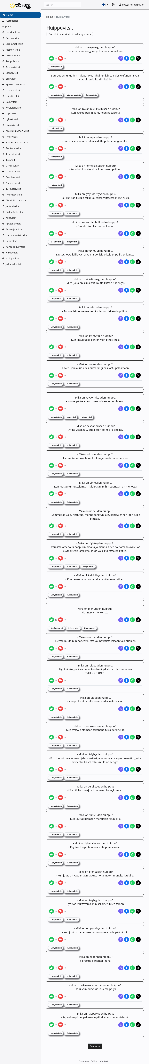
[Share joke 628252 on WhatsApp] (132, 939)
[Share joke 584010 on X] (138, 493)
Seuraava (95, 1046)
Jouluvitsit (11, 101)
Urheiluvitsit (12, 165)
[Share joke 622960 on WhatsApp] (132, 797)
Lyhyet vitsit (12, 119)
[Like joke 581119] (51, 408)
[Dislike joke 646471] (60, 233)
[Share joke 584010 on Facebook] (126, 493)
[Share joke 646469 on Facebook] (126, 176)
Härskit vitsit (13, 96)
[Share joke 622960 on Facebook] (126, 797)
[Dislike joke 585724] (60, 558)
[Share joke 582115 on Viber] (120, 436)
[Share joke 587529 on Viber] (120, 619)
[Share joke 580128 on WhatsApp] (132, 375)
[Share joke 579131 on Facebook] (126, 346)
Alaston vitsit (13, 49)
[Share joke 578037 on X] (138, 318)
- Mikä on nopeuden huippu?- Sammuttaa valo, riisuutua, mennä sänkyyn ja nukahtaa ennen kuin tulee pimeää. (95, 514)
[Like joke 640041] (51, 996)
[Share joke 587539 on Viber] (120, 648)
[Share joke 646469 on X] (138, 176)
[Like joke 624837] (51, 854)
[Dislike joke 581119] (60, 408)
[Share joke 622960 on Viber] (120, 797)
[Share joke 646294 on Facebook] (126, 148)
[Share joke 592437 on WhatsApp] (132, 737)
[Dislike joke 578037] (60, 318)
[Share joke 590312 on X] (138, 708)
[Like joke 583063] (51, 465)
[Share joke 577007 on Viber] (120, 290)
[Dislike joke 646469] (60, 176)
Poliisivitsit (11, 136)
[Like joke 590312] (51, 708)
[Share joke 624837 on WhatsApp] (132, 854)
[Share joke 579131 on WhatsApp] (132, 346)
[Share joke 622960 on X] (138, 797)
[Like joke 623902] (51, 826)
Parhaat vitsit (13, 38)
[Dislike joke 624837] (60, 854)
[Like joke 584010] (51, 493)
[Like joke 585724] (51, 558)
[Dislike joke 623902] (60, 826)
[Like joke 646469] (51, 176)
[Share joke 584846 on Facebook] (126, 525)
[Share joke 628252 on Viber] (120, 939)
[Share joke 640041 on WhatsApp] (132, 996)
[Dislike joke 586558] (60, 586)
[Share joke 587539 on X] (138, 648)
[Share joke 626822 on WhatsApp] (132, 911)
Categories (12, 20)
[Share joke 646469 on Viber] (120, 176)
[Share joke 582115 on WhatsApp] (132, 436)
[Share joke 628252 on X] (138, 939)
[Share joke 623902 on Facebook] (126, 826)
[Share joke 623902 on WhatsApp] (132, 826)
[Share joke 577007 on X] (138, 290)
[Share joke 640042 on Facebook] (126, 1024)
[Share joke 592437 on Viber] (120, 737)
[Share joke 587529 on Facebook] (126, 619)
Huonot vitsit (13, 90)
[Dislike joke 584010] (60, 493)
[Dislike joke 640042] (60, 1024)
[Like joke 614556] (51, 769)
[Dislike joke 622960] (60, 797)
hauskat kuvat (13, 32)
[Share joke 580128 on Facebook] (126, 375)
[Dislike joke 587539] (60, 648)
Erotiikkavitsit (13, 177)
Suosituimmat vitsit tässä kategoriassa (70, 34)
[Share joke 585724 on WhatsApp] (132, 558)
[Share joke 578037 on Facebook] (126, 318)
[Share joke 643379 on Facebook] (126, 58)
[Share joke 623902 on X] (138, 826)
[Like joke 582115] (51, 436)
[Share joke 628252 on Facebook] (126, 939)
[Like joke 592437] (51, 737)
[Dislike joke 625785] (60, 882)
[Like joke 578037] (51, 318)
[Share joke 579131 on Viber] (120, 346)
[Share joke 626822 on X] (138, 911)
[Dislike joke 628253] (60, 967)
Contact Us (105, 1061)
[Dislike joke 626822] (60, 911)
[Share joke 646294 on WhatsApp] (132, 148)
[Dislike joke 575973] (60, 261)
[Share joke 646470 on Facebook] (126, 205)
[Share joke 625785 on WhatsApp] (132, 882)
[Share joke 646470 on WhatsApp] (132, 205)
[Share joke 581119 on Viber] (120, 408)
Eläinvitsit (11, 78)
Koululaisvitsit (13, 107)
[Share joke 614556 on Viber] (120, 769)
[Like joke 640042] (51, 1024)
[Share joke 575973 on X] (138, 261)
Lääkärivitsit (12, 125)
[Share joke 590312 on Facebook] (126, 708)
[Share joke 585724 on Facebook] (126, 558)
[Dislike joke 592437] (60, 737)
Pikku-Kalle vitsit (15, 212)
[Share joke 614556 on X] (138, 769)
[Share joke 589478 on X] (138, 680)
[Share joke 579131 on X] (138, 346)
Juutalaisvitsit (13, 206)
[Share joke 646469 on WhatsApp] (132, 176)
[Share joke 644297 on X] (138, 86)
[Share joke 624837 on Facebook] (126, 854)
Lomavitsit (71, 417)
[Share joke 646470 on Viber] (120, 205)
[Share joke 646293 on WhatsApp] (132, 120)
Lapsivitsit (11, 113)
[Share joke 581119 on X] (138, 408)
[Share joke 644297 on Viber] (120, 86)
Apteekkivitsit (13, 223)
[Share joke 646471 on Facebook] (126, 233)
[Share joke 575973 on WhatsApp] (132, 261)
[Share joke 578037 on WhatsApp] (132, 318)
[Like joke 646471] (51, 233)
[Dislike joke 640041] (60, 996)
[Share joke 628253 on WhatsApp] (132, 967)
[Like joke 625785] (51, 882)
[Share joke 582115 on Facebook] (126, 436)
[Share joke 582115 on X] (138, 436)
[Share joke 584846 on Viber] (120, 525)
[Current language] (105, 4)
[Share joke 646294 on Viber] (120, 148)
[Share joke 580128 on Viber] (120, 375)
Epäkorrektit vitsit (15, 84)
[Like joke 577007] (51, 290)
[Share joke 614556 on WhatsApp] (132, 769)
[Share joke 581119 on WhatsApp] (132, 408)
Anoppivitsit (12, 61)
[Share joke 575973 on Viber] (120, 261)
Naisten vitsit (13, 183)
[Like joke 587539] (51, 648)
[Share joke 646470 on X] (138, 205)
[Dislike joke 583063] (60, 465)
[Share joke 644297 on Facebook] (126, 86)
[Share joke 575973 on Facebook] (126, 261)
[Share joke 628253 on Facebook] (126, 967)
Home (9, 15)
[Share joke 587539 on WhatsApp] (132, 648)
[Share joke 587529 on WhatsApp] (132, 619)
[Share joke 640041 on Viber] (120, 996)
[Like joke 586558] (51, 586)
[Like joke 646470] (51, 205)
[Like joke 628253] (51, 967)
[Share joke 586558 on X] (138, 586)
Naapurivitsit (88, 566)
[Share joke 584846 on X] (138, 525)
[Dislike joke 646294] (60, 148)
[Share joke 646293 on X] (138, 120)
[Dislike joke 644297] (60, 86)
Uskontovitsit (13, 171)
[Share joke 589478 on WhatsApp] (132, 680)
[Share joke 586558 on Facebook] (126, 586)
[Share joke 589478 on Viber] (120, 680)
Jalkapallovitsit (14, 264)
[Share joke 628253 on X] (138, 967)
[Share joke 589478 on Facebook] (126, 680)
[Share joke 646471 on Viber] (120, 233)
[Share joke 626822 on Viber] (120, 911)
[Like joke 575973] (51, 261)
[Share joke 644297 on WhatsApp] (132, 86)
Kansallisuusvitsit (15, 246)
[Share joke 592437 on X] (138, 737)
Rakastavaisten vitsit (17, 142)
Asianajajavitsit (14, 229)
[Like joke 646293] (51, 120)
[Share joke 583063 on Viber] (120, 465)
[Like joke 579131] (51, 346)
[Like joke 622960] (51, 797)
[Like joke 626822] (51, 911)
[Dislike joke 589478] (60, 680)
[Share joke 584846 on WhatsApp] (132, 525)
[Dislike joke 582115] (60, 436)
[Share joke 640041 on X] (138, 996)
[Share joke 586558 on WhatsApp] (132, 586)
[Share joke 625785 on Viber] (120, 882)
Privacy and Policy (88, 1061)
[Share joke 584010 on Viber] (120, 493)
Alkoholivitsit (13, 55)
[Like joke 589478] (51, 680)
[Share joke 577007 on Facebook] (126, 290)
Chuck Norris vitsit (16, 200)
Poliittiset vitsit (14, 194)
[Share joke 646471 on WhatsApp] (132, 233)
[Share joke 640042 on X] (138, 1024)
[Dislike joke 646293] (60, 120)
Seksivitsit (11, 241)
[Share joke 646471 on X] (138, 233)
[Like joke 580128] (51, 375)
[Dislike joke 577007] (60, 290)
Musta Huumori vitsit (17, 130)
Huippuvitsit (12, 258)
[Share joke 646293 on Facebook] (126, 120)
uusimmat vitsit (14, 44)
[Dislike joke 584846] (60, 525)
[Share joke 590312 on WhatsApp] (132, 708)
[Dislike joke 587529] (60, 619)
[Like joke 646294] (51, 148)
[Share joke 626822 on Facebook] (126, 911)
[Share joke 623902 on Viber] (120, 826)
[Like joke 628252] (51, 939)
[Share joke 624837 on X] (138, 854)
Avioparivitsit (13, 67)
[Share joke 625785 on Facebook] (126, 882)
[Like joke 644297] (51, 86)
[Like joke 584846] (51, 525)
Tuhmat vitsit (13, 154)
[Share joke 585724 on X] (138, 558)
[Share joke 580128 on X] (138, 375)
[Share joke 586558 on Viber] (120, 586)
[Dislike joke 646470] (60, 205)
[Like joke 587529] (51, 619)
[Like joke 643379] (51, 58)
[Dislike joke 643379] (60, 58)
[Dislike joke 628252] (60, 939)
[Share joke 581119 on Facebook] (126, 408)
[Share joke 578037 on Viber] (120, 318)
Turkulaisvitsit (13, 188)
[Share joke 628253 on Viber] (120, 967)
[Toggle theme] (113, 4)
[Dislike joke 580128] (60, 375)
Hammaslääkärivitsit (17, 235)
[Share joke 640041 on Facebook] (126, 996)
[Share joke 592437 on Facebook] (126, 737)
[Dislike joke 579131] (60, 346)
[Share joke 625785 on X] (138, 882)
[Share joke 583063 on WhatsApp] (132, 465)
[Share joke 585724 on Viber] (120, 558)
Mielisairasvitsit (73, 95)
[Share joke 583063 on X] (138, 465)
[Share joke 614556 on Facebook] (126, 769)
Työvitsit (10, 159)
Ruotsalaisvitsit (14, 148)
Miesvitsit (11, 217)
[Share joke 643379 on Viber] (120, 58)
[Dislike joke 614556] (60, 769)
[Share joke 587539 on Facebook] (126, 648)
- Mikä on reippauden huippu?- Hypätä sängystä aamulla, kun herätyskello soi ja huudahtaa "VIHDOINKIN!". (95, 669)
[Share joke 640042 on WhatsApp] (132, 1024)
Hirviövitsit (12, 252)
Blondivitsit (12, 72)
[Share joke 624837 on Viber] (120, 854)
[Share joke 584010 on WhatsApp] (132, 493)
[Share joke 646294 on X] (138, 148)
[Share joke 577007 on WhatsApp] (132, 290)
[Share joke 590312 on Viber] (120, 708)
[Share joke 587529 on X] (138, 619)
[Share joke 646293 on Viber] (120, 120)
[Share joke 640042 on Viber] (120, 1024)
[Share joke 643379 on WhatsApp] (132, 58)
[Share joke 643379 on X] (138, 58)
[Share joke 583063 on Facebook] (126, 465)
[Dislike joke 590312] (60, 708)
